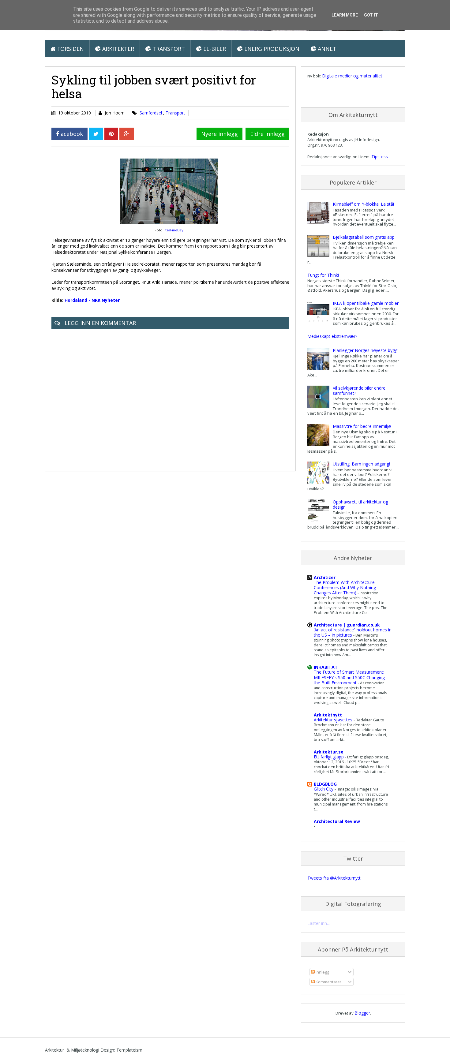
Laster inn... (318, 923)
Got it (371, 15)
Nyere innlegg (219, 133)
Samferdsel (151, 113)
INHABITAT (326, 667)
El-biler (214, 48)
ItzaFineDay (173, 230)
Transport (168, 48)
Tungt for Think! (323, 275)
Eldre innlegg (267, 133)
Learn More (345, 15)
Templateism (129, 1050)
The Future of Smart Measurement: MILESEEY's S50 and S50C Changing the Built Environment (349, 677)
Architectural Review (337, 821)
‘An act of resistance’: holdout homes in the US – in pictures (353, 632)
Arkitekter (117, 48)
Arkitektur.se (328, 752)
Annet (326, 48)
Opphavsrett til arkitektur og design (360, 504)
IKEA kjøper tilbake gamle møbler (366, 303)
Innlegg (322, 972)
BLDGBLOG (325, 784)
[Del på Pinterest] (111, 134)
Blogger (362, 1013)
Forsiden (70, 48)
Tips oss (379, 156)
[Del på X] (96, 134)
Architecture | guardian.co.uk (347, 625)
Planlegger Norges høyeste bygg (365, 350)
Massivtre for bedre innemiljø (362, 426)
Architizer (325, 577)
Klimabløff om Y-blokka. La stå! (363, 204)
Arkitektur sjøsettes (334, 720)
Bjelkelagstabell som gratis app (364, 237)
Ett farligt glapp (329, 757)
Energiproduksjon (271, 48)
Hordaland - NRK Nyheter (92, 300)
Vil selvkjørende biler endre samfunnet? (359, 390)
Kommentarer (328, 982)
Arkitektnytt (328, 715)
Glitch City (324, 789)
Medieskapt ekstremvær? (332, 336)
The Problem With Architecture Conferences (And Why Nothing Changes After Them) (345, 587)
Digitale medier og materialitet (352, 76)
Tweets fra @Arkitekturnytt (334, 878)
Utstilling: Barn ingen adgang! (361, 464)
